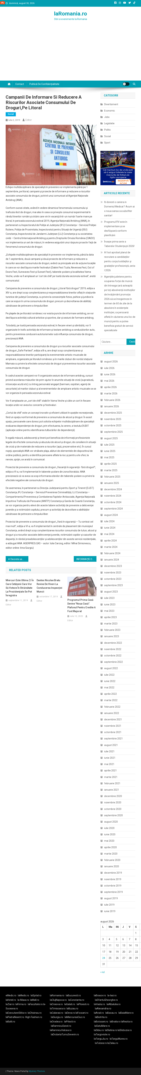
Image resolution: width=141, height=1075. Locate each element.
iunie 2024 (109, 527)
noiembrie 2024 (112, 495)
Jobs (107, 117)
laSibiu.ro (99, 1030)
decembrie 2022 (113, 642)
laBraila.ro (115, 1021)
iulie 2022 (109, 674)
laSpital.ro (36, 995)
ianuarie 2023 (111, 636)
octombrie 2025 (112, 425)
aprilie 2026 (110, 387)
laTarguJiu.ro (102, 1038)
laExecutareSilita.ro (16, 1012)
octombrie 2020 (112, 809)
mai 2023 (109, 610)
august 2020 (111, 821)
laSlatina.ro (111, 1030)
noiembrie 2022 (112, 649)
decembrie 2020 (113, 796)
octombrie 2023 (112, 579)
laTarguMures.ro (119, 1038)
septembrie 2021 (113, 738)
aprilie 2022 (110, 693)
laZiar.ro (10, 1004)
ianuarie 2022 (111, 713)
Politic (107, 129)
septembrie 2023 (113, 585)
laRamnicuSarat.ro (61, 1025)
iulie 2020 (109, 828)
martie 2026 (110, 393)
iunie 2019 (109, 911)
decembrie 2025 (113, 412)
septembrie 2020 (113, 815)
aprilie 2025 (110, 463)
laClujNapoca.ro (58, 1000)
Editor (28, 120)
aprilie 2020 (110, 847)
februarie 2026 (112, 400)
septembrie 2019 (113, 892)
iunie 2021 (109, 757)
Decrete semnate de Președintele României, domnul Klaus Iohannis (19, 559)
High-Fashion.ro (33, 1017)
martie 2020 (110, 853)
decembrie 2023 (113, 566)
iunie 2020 (109, 834)
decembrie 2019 (113, 872)
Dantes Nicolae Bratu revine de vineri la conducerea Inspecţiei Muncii (49, 586)
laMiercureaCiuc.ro (75, 1017)
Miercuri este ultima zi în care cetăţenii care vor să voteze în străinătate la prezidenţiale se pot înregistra (20, 588)
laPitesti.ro (70, 1021)
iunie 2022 (109, 681)
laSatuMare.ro (102, 1025)
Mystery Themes (37, 1071)
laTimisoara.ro (58, 1008)
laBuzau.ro (72, 1008)
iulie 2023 (109, 598)
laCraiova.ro (56, 1004)
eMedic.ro (11, 995)
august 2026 (111, 361)
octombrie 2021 (112, 732)
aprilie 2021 (110, 770)
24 (103, 958)
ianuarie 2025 (111, 483)
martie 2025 (110, 470)
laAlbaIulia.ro (114, 1004)
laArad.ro (99, 1012)
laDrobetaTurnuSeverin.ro (65, 1034)
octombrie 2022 (112, 655)
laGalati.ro (69, 1004)
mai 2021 (109, 764)
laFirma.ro (20, 1004)
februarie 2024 (112, 553)
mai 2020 (109, 840)
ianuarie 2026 (111, 406)
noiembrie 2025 (112, 419)
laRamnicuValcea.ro (61, 1030)
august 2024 (111, 515)
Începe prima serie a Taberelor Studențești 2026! (119, 243)
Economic (109, 110)
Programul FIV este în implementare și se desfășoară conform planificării (115, 228)
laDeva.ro (70, 1012)
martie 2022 (110, 700)
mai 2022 (109, 687)
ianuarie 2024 (111, 559)
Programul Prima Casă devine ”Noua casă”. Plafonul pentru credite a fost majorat (81, 606)
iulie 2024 (109, 521)
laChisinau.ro (35, 1012)
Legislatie (109, 123)
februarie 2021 (112, 783)
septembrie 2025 (113, 431)
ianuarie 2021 (111, 789)
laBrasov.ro (100, 995)
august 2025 (111, 438)
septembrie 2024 (113, 508)
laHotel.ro (11, 1000)
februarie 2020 (112, 860)
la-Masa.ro (23, 1000)
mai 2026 (109, 380)
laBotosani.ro (101, 1021)
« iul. (102, 972)
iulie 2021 (109, 751)
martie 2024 (110, 547)
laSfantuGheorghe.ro (106, 1000)
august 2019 (111, 898)
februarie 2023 (112, 630)
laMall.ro (34, 1000)
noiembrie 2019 (112, 879)
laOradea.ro (56, 1021)
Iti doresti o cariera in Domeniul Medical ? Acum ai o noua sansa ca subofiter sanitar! (119, 209)
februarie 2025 (112, 476)
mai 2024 (109, 534)
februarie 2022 (112, 706)
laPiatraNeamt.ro (15, 1017)
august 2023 (111, 591)
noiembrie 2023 (112, 572)
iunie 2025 (109, 451)
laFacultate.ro (35, 1004)
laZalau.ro (112, 1043)
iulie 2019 (109, 904)
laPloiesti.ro (83, 1004)
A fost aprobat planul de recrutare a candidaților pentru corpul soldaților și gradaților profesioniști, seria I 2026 (119, 261)
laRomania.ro (70, 13)
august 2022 (111, 668)
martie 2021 (110, 777)
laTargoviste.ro (102, 1034)
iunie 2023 (109, 604)
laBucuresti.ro (73, 995)
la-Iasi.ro (112, 995)
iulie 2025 (109, 444)
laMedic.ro (24, 995)
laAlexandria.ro (103, 1008)
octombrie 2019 (112, 885)
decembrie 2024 (113, 489)
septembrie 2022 (113, 662)
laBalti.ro (10, 1021)
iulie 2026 (109, 368)
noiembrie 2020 (112, 802)
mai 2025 (109, 457)
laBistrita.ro (101, 1017)
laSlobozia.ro (125, 1030)
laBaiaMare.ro (126, 1012)
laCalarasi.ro (56, 1012)
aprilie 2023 (110, 617)
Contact (19, 84)
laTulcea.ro (101, 1043)
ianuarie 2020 (111, 866)
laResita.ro (127, 1021)
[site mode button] (126, 84)
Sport (107, 142)
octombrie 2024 (112, 502)
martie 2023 (110, 623)
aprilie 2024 (110, 540)
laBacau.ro (111, 1012)
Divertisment (111, 104)
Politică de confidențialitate (44, 84)
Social (11, 114)
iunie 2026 (109, 374)
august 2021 (111, 745)
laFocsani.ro (81, 1012)
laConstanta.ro (76, 1000)
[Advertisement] (70, 55)
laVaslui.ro (100, 1004)
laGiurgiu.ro (58, 1017)
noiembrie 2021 (112, 725)
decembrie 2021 (113, 719)
